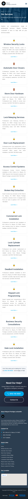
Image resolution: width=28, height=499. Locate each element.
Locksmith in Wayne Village (7, 455)
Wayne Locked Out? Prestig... (7, 466)
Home (2, 11)
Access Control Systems (14, 167)
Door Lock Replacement (14, 143)
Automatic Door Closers (14, 68)
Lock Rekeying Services (14, 117)
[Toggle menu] (26, 3)
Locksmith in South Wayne (7, 457)
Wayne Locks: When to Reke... (8, 464)
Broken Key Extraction (14, 190)
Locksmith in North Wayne (7, 459)
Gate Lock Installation (14, 348)
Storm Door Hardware (14, 94)
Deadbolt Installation (14, 269)
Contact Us (14, 400)
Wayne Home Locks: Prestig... (8, 461)
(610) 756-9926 (8, 370)
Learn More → (14, 56)
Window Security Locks (14, 44)
